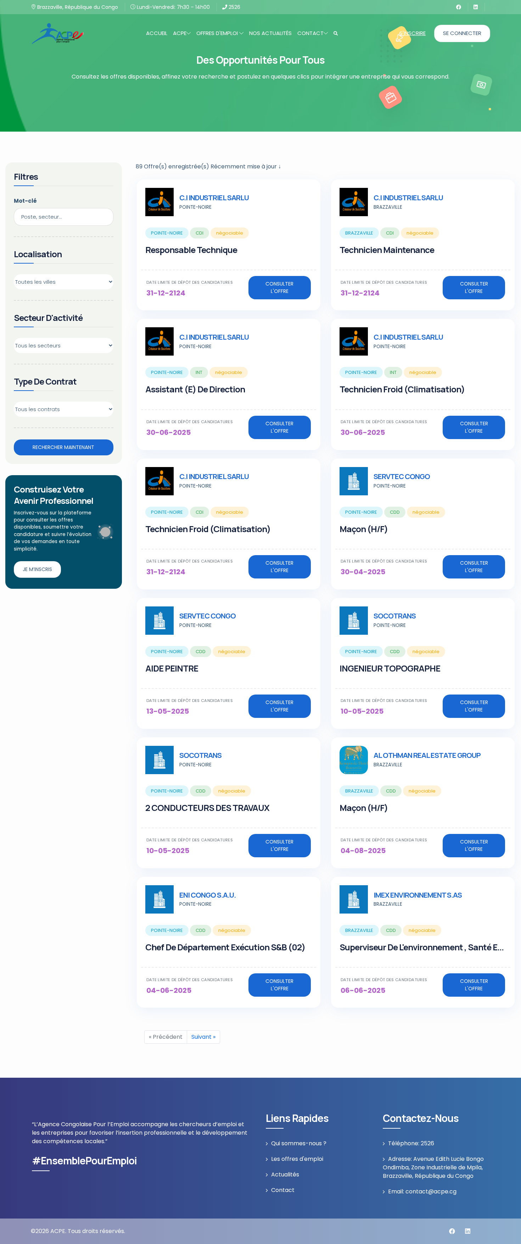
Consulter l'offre (279, 287)
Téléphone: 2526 (411, 1143)
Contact (283, 1190)
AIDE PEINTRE (171, 668)
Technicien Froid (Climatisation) (402, 389)
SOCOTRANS (395, 616)
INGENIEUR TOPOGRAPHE (390, 668)
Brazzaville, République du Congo (77, 7)
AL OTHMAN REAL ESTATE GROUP (427, 755)
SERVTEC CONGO (402, 476)
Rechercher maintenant (63, 447)
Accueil (156, 33)
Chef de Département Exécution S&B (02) (225, 947)
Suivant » (203, 1037)
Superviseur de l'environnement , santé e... (422, 947)
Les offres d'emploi (297, 1159)
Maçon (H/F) (364, 529)
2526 (233, 7)
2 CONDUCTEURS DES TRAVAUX (207, 807)
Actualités (285, 1174)
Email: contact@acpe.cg (422, 1191)
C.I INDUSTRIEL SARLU (214, 197)
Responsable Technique (191, 249)
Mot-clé (25, 201)
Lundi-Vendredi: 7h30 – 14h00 (172, 7)
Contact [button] (310, 33)
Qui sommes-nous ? (298, 1143)
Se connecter (462, 33)
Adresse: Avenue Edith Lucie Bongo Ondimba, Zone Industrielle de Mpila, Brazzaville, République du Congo (433, 1167)
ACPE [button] (179, 33)
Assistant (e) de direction (195, 389)
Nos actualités (270, 33)
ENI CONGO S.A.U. (207, 895)
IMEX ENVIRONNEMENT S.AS (418, 895)
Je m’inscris (37, 569)
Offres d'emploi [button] (217, 33)
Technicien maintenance (387, 249)
